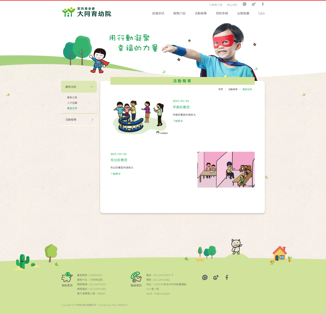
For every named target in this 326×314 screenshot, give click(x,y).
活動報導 (201, 13)
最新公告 (72, 97)
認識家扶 (158, 13)
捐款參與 (222, 13)
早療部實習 (181, 107)
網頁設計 (123, 304)
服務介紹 (179, 13)
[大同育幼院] (87, 12)
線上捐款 (232, 4)
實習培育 (72, 108)
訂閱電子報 (215, 4)
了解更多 (178, 121)
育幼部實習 (118, 160)
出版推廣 (243, 13)
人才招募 (72, 102)
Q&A (261, 13)
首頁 (220, 89)
